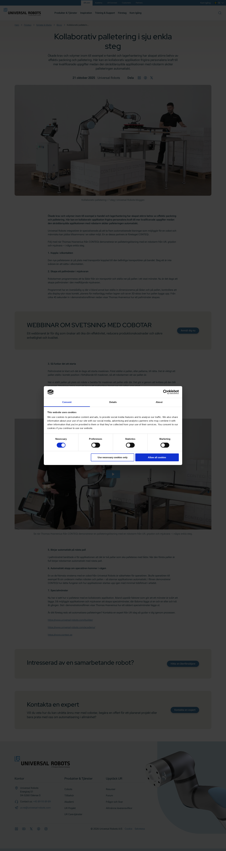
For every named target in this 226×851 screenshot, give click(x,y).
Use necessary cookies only (112, 457)
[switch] (95, 445)
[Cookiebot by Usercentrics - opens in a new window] (165, 392)
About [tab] (159, 402)
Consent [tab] (66, 402)
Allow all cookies (157, 457)
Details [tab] (113, 402)
